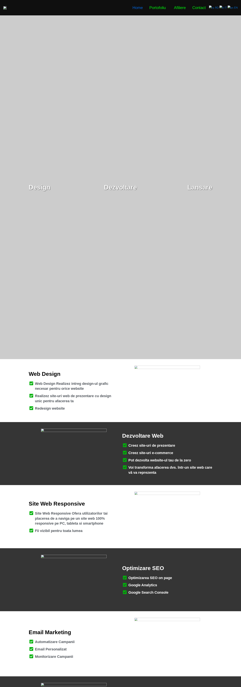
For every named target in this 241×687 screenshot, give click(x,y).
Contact (199, 7)
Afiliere (180, 7)
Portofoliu (157, 7)
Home (137, 7)
